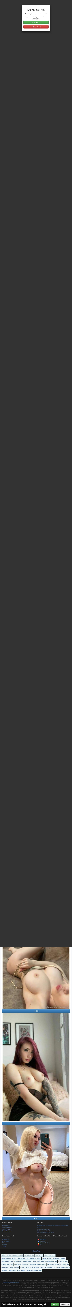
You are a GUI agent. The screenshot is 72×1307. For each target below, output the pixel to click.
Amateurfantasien (50, 1255)
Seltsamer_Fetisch (35, 1258)
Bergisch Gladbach (45, 1243)
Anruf (56, 1304)
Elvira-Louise (5, 1241)
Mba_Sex (4, 1270)
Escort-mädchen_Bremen (34, 1270)
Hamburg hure (6, 1229)
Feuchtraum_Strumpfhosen (17, 1270)
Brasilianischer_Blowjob (9, 1258)
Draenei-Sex (39, 1255)
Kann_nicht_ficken (38, 1261)
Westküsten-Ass (29, 1255)
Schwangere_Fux (23, 1258)
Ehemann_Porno (18, 1255)
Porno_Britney (25, 1267)
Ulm (41, 1245)
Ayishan (4, 1244)
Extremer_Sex (65, 1264)
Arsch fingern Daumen (43, 1229)
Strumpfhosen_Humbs (63, 1267)
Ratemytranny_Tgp (7, 1264)
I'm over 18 (36, 22)
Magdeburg (43, 1239)
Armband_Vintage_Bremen (38, 1264)
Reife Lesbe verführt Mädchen (45, 1231)
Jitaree (4, 1246)
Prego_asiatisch (50, 1267)
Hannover (42, 1241)
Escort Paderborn (7, 1227)
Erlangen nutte (6, 1225)
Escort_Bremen (6, 1255)
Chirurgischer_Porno (37, 1267)
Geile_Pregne (47, 1258)
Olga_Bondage (14, 1267)
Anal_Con (18, 1261)
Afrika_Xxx (5, 1267)
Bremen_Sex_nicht (7, 1261)
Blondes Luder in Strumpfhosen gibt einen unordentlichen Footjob (52, 1226)
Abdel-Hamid (5, 1239)
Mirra (3, 1243)
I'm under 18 (37, 27)
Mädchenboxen (27, 1261)
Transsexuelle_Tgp (51, 1261)
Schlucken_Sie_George (21, 1264)
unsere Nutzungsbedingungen (11, 1282)
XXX (36, 1011)
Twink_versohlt (63, 1261)
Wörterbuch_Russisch (59, 1258)
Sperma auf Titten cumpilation (45, 1233)
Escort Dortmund (6, 1231)
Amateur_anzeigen (53, 1264)
